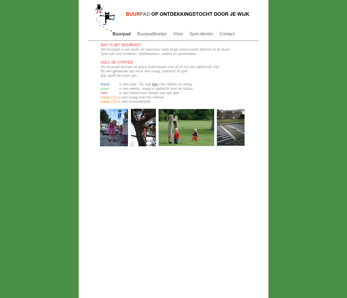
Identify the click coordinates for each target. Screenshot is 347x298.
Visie (178, 34)
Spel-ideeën (201, 34)
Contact (227, 34)
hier (155, 84)
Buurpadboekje (152, 34)
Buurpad (122, 34)
